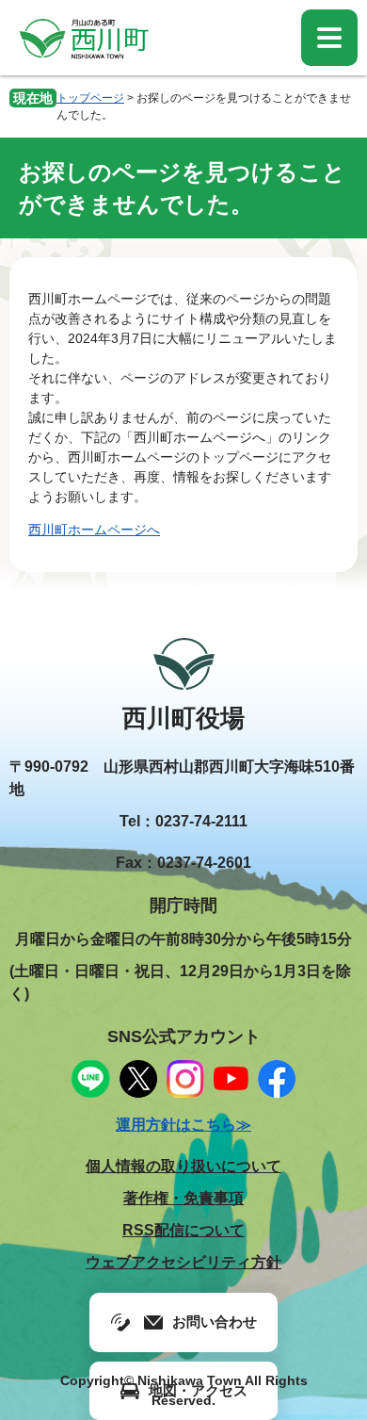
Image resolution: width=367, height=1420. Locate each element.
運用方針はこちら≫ (183, 1125)
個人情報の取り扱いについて (183, 1166)
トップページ (90, 98)
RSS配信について (183, 1230)
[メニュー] (329, 37)
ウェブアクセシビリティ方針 (183, 1262)
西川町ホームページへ (94, 529)
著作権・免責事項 (183, 1198)
